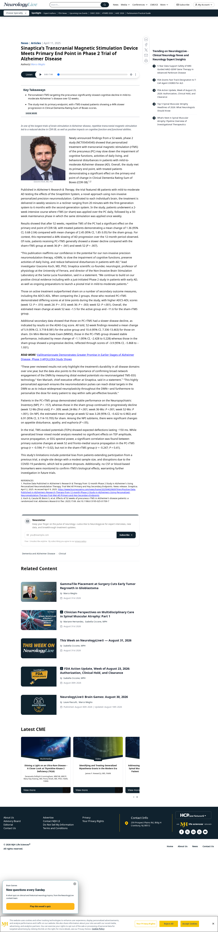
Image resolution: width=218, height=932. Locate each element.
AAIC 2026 (119, 13)
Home (170, 846)
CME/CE (154, 4)
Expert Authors (50, 13)
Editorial (8, 824)
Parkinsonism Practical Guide (139, 13)
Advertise (48, 817)
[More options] (135, 74)
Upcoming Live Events (78, 13)
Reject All (168, 923)
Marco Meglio (70, 593)
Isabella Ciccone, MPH (96, 621)
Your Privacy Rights (93, 821)
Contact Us (10, 828)
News (115, 4)
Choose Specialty (14, 13)
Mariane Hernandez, (73, 621)
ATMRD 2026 (107, 13)
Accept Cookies (189, 923)
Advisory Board (12, 821)
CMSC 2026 (95, 13)
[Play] (40, 74)
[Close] (213, 923)
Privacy (86, 817)
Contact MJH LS (51, 821)
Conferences (138, 4)
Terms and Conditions (55, 828)
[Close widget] (74, 883)
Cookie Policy (98, 929)
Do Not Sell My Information (58, 824)
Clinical (62, 553)
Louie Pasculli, (70, 702)
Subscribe (124, 535)
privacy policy (80, 541)
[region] (109, 924)
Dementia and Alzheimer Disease (38, 553)
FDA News (62, 13)
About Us (9, 817)
